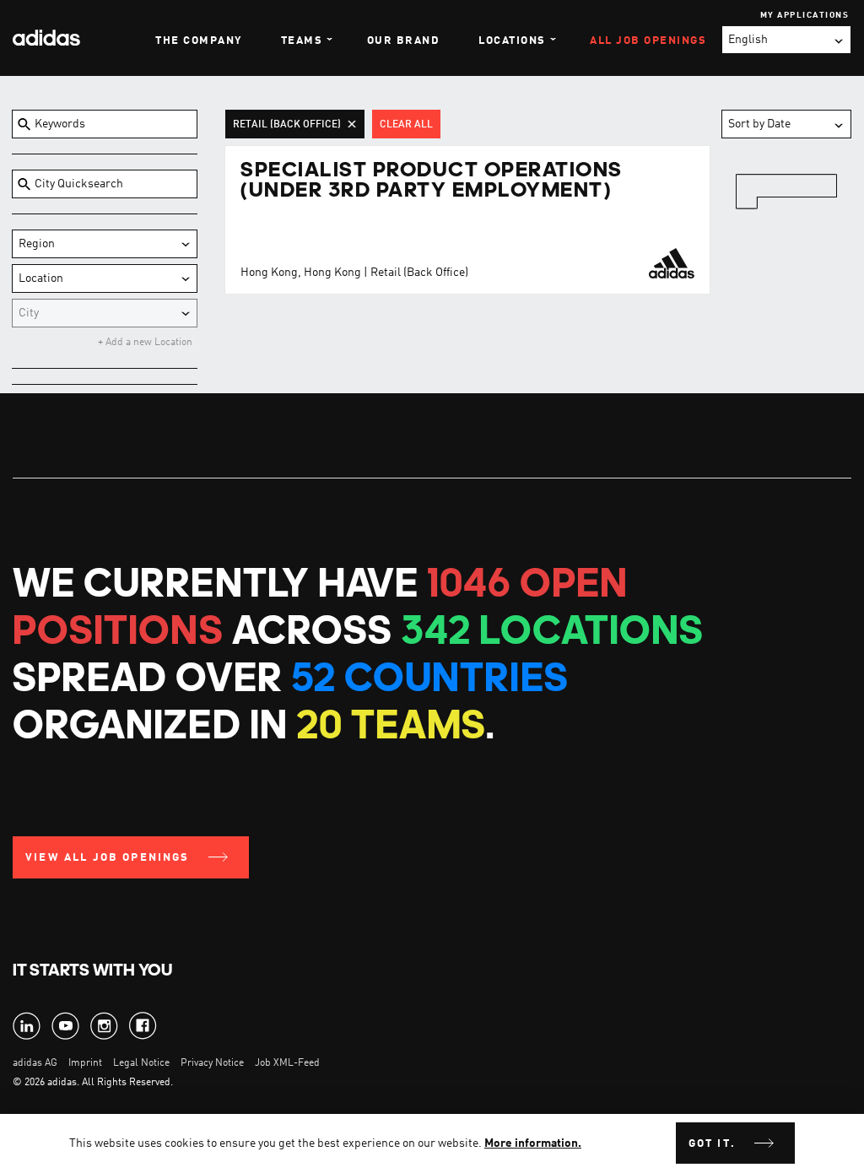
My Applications (805, 15)
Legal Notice (141, 1063)
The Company (198, 40)
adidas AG (35, 1063)
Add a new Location (147, 343)
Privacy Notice (212, 1063)
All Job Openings (648, 40)
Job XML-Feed (287, 1063)
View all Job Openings (107, 857)
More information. (532, 1143)
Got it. (712, 1143)
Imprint (85, 1063)
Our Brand (403, 40)
